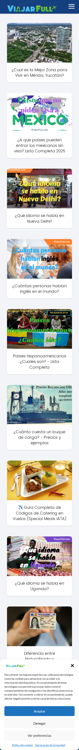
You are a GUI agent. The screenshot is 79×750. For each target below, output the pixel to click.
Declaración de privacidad (50, 745)
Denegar (39, 723)
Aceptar (39, 711)
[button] (72, 665)
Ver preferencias (40, 735)
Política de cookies (22, 745)
